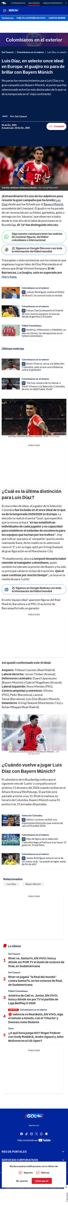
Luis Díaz (11, 884)
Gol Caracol (34, 3)
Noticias (45, 1172)
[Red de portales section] (63, 1151)
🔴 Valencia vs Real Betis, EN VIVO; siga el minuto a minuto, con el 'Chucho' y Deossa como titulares (35, 1018)
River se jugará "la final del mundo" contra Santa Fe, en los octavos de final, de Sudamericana (35, 980)
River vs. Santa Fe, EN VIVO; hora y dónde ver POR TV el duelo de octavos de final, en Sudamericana (36, 962)
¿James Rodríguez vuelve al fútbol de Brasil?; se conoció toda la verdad (43, 293)
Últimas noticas (18, 3)
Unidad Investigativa (52, 3)
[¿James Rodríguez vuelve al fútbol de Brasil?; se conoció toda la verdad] (11, 293)
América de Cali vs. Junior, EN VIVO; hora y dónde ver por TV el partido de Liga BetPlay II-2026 (33, 999)
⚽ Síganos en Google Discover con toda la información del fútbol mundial (37, 250)
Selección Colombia (32, 815)
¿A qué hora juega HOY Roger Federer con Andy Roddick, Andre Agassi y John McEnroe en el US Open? (36, 1036)
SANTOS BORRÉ (57, 18)
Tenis (11, 1028)
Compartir (59, 126)
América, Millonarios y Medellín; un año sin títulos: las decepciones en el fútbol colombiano (44, 332)
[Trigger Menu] (4, 10)
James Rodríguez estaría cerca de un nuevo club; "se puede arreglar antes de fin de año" (44, 861)
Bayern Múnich (53, 204)
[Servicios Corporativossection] (63, 1159)
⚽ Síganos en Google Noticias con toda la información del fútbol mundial (36, 589)
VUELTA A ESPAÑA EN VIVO (31, 18)
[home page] (4, 3)
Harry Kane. (9, 276)
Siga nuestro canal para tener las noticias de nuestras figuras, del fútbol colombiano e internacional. (37, 237)
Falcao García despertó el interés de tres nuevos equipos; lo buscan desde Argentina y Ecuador (42, 313)
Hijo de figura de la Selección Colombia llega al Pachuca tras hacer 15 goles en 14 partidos (44, 841)
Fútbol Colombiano (31, 325)
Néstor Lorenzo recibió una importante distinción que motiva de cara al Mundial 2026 (42, 822)
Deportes (28, 1172)
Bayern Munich (33, 884)
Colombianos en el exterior (30, 52)
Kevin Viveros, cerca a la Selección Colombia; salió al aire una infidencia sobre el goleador (43, 366)
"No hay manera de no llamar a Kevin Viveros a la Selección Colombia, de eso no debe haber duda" (43, 385)
